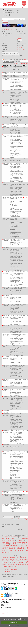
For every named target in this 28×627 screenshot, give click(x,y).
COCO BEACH (20, 540)
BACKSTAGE (14, 537)
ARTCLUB (7, 537)
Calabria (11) (23, 557)
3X (2, 537)
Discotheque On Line (9, 30)
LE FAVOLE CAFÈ (18, 545)
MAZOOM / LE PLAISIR (9, 547)
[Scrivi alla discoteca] (18, 50)
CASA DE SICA (24, 539)
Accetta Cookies (14, 622)
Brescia (19, 47)
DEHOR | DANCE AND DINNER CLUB (16, 542)
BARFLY (21, 537)
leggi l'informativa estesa (18, 619)
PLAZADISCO (11, 549)
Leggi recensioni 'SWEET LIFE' (10, 53)
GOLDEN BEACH (7, 545)
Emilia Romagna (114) (8, 559)
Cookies (3, 613)
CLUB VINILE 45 (10, 540)
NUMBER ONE (20, 547)
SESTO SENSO (13, 550)
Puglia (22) (14, 563)
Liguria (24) (5, 561)
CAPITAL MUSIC (14, 539)
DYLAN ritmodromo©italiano (18, 544)
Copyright (3, 599)
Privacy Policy (4, 612)
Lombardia (20, 49)
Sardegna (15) (23, 563)
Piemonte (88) (6, 563)
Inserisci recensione (8, 61)
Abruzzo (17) (5, 557)
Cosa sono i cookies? (14, 625)
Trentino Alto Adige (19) (17, 564)
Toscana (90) (5, 564)
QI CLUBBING (20, 549)
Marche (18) (24, 561)
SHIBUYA (20, 550)
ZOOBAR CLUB (6, 552)
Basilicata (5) (14, 557)
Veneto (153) (13, 566)
